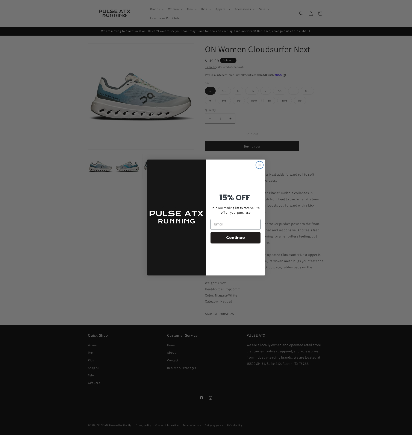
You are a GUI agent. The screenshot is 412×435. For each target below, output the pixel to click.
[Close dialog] (259, 165)
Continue (235, 237)
